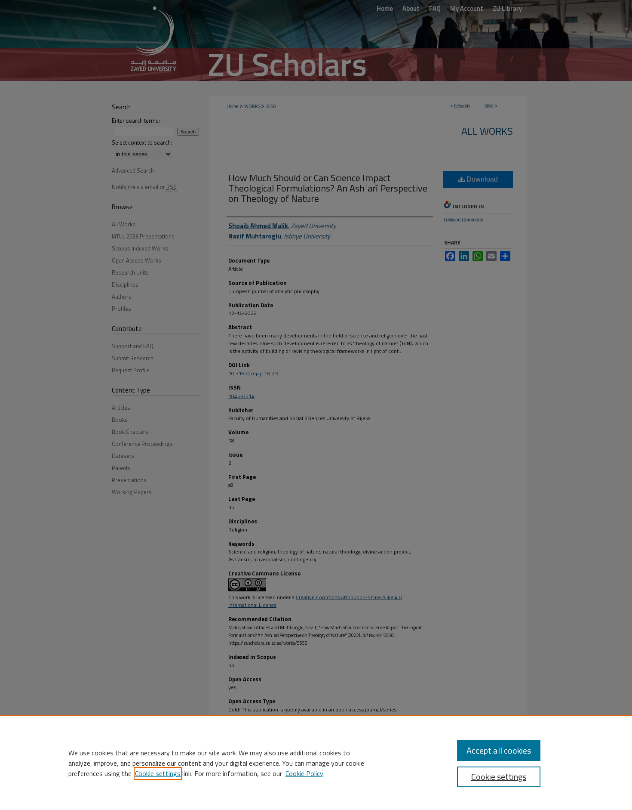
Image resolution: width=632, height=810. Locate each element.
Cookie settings (158, 773)
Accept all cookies (498, 750)
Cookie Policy (304, 773)
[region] (316, 762)
